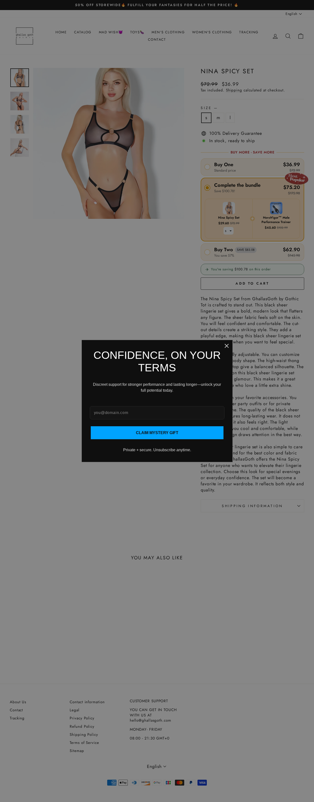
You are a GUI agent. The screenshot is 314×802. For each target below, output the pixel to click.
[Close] (227, 346)
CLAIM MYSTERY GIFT (157, 433)
